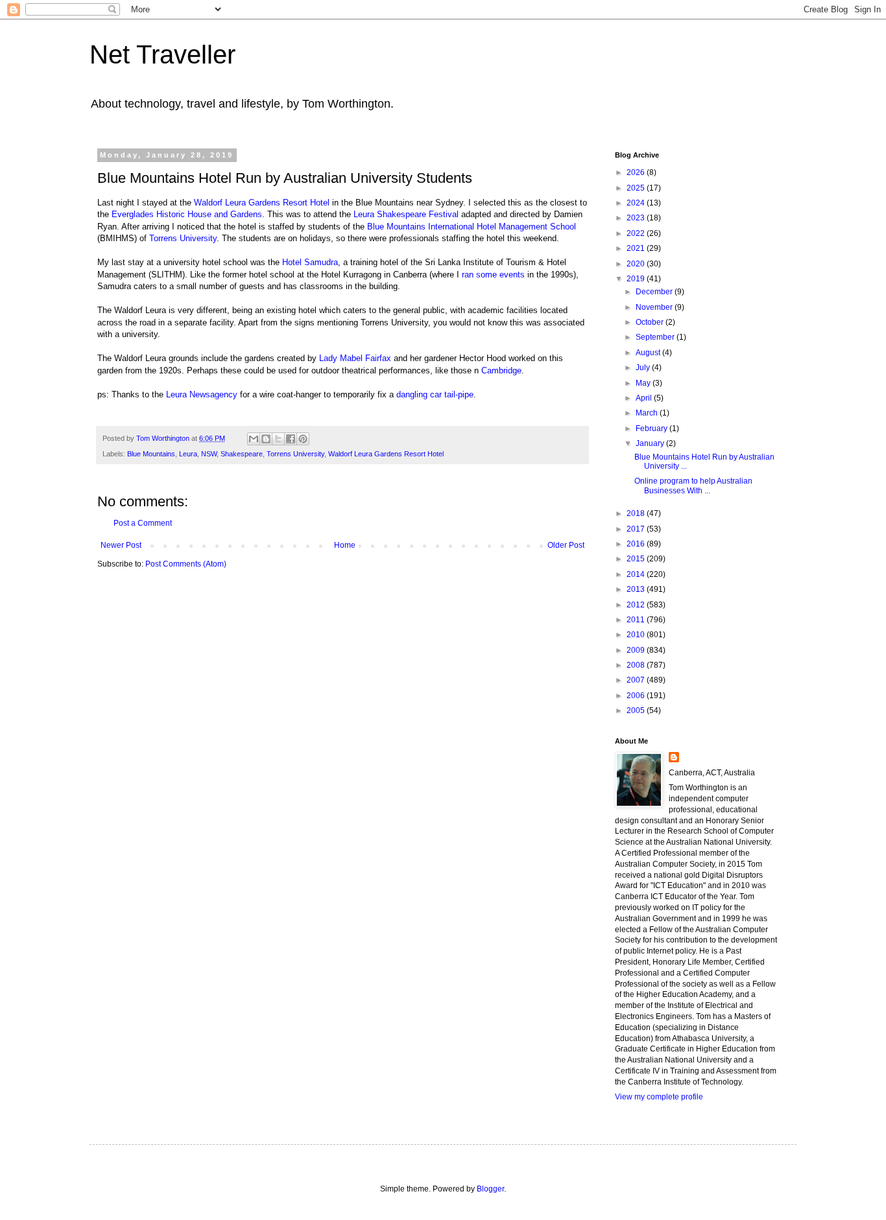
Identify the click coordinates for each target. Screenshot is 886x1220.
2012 (637, 604)
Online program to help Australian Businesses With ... (693, 485)
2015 (637, 558)
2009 (637, 650)
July (644, 367)
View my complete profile (659, 1096)
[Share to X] (278, 438)
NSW (209, 454)
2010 (637, 634)
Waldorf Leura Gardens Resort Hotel (261, 202)
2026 (637, 172)
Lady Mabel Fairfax (355, 358)
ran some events (493, 274)
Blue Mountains (151, 454)
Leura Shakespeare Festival (406, 214)
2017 (637, 529)
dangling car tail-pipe (434, 394)
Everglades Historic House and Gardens (187, 214)
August (649, 352)
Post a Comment (143, 523)
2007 (637, 680)
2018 (637, 513)
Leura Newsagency (201, 394)
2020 (637, 263)
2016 (637, 543)
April (645, 398)
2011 (637, 619)
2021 (637, 248)
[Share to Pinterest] (302, 438)
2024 (637, 202)
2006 (637, 695)
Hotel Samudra (310, 262)
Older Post (565, 545)
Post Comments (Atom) (185, 564)
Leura (188, 454)
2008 (637, 665)
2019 (637, 278)
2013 (637, 589)
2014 (637, 574)
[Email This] (253, 438)
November (655, 307)
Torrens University (183, 238)
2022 (637, 233)
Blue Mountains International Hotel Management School (471, 226)
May (644, 383)
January (651, 443)
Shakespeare (242, 454)
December (655, 291)
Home (344, 545)
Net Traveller (162, 54)
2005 (637, 710)
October (650, 322)
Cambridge (501, 370)
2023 (637, 217)
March (648, 412)
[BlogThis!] (265, 438)
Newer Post (121, 545)
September (656, 337)
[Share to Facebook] (290, 438)
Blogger (490, 1188)
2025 (637, 188)
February (652, 428)
